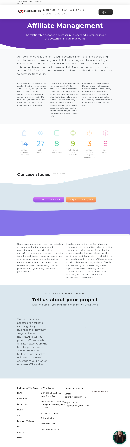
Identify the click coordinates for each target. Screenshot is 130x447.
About (64, 10)
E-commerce (23, 399)
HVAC (20, 393)
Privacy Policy (47, 418)
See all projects (59, 173)
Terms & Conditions (50, 429)
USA (19, 427)
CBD (19, 415)
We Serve (62, 14)
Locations (78, 10)
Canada (20, 432)
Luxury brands (23, 404)
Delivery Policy (48, 424)
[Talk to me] (119, 437)
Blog (48, 14)
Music (20, 410)
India (19, 438)
